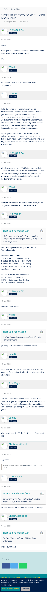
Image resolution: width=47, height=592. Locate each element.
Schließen (25, 589)
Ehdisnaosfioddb (29, 465)
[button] (3, 3)
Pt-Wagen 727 (10, 21)
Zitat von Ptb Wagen (14, 331)
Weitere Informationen (10, 589)
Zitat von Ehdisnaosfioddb (17, 493)
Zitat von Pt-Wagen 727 (16, 230)
